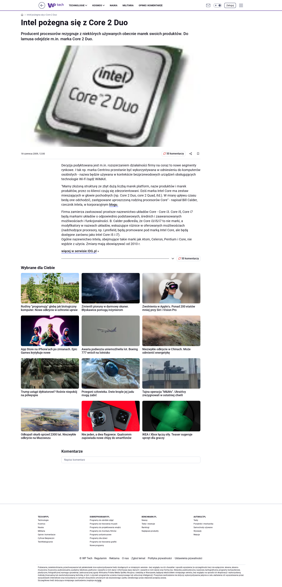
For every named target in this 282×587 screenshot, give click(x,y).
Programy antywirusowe (100, 534)
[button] (217, 5)
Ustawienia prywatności (187, 558)
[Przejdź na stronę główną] (42, 7)
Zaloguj (230, 5)
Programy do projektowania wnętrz (105, 527)
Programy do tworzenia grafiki (103, 542)
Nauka (113, 5)
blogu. (113, 205)
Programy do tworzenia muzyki (103, 524)
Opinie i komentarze (151, 5)
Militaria (128, 5)
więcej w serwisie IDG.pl (79, 251)
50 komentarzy (175, 153)
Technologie (77, 5)
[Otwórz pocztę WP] (208, 5)
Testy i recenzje (148, 524)
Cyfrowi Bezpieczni (46, 538)
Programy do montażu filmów (103, 531)
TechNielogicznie (45, 542)
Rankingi (145, 527)
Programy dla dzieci (98, 538)
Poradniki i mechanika (203, 524)
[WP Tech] (58, 5)
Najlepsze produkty (150, 531)
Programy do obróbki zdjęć (102, 520)
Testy (196, 520)
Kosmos (97, 5)
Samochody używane (203, 527)
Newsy (145, 520)
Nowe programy (97, 545)
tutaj (99, 580)
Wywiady (198, 531)
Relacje (197, 534)
